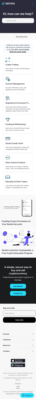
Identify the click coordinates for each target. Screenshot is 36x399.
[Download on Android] (18, 365)
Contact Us (18, 293)
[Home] (8, 3)
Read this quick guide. (18, 52)
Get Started (18, 286)
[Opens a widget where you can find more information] (27, 395)
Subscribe (19, 320)
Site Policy (18, 383)
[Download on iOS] (18, 361)
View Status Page (21, 36)
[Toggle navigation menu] (32, 3)
